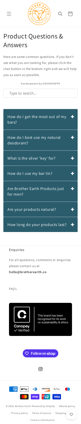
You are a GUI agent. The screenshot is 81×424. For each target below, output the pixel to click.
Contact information (42, 420)
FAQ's (13, 289)
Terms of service (41, 413)
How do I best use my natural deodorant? (34, 140)
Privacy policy (19, 413)
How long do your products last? (37, 224)
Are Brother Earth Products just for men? (35, 191)
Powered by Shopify (43, 406)
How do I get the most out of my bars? (36, 119)
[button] (9, 14)
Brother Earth (23, 406)
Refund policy (67, 406)
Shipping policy (64, 413)
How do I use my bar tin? (29, 173)
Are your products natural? (31, 209)
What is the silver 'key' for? (31, 158)
